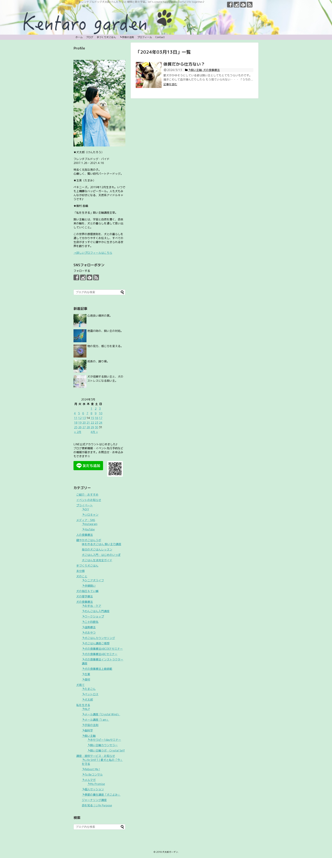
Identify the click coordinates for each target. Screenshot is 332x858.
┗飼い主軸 (89, 736)
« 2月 (77, 432)
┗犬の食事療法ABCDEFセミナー (102, 649)
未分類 (80, 571)
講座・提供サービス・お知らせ (95, 756)
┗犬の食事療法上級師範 (97, 669)
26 (80, 427)
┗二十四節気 (90, 622)
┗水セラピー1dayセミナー (104, 740)
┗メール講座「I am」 (95, 720)
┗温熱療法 (89, 627)
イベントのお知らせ (88, 500)
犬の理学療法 (84, 596)
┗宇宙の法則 (126, 37)
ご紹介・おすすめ (87, 495)
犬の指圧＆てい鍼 (87, 591)
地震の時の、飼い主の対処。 (105, 331)
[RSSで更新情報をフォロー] (249, 4)
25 (75, 427)
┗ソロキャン (90, 515)
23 (96, 422)
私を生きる (83, 705)
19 (80, 422)
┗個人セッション (93, 789)
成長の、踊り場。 (98, 361)
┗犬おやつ (89, 632)
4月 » (94, 432)
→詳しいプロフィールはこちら (92, 253)
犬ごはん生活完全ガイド (97, 560)
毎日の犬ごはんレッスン (97, 549)
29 (92, 427)
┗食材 (86, 679)
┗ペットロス (90, 694)
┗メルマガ (89, 780)
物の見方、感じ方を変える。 (105, 346)
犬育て (80, 685)
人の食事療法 (84, 535)
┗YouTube (88, 529)
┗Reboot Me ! (91, 769)
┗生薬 (86, 674)
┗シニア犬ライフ (93, 580)
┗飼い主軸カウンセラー (102, 745)
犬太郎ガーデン (170, 851)
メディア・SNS (85, 520)
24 (100, 422)
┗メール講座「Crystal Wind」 (101, 714)
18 (75, 422)
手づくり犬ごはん (106, 37)
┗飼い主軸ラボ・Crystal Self (106, 750)
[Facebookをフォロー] (230, 4)
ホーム (79, 37)
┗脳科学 (87, 730)
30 (96, 427)
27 (84, 427)
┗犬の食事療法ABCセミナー (99, 654)
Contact (160, 37)
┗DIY (85, 509)
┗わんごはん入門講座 (95, 611)
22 (92, 422)
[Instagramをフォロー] (236, 4)
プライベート (84, 505)
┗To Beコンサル (92, 774)
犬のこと (81, 576)
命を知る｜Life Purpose (97, 805)
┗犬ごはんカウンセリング (98, 638)
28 (88, 427)
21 (88, 422)
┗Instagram (89, 524)
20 (84, 422)
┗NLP (86, 709)
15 (92, 418)
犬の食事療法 (84, 602)
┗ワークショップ (93, 616)
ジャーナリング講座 (94, 800)
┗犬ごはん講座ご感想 (95, 643)
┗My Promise (96, 784)
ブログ (89, 37)
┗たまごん (89, 689)
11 (75, 418)
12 (80, 418)
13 (84, 418)
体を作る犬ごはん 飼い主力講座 (101, 544)
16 (96, 418)
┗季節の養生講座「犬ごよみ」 (101, 795)
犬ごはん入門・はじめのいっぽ (101, 555)
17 (100, 418)
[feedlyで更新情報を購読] (243, 4)
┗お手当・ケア (91, 606)
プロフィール (144, 37)
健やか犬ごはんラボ (88, 540)
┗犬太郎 (87, 699)
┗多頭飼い (89, 586)
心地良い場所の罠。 (99, 316)
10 (100, 413)
